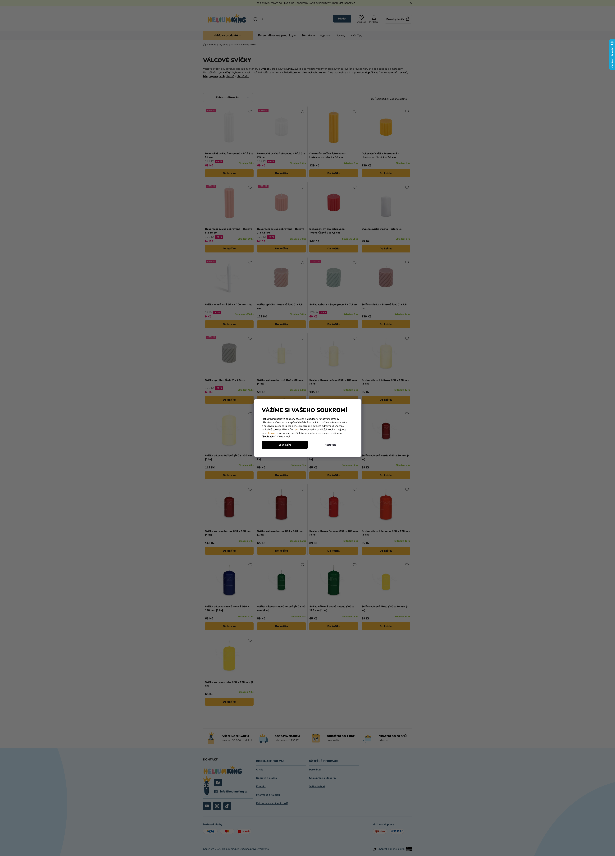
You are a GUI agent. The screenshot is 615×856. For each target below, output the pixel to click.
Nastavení (330, 445)
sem (295, 429)
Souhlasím (284, 445)
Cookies (272, 433)
